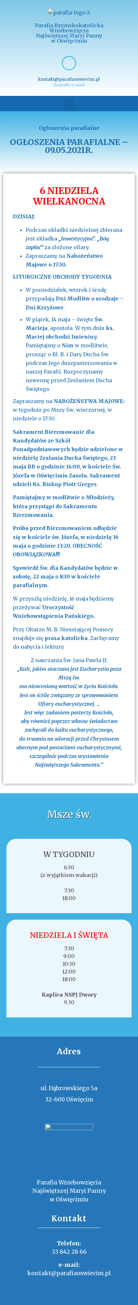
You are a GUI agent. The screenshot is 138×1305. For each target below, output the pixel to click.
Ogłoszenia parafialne (69, 128)
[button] (69, 103)
